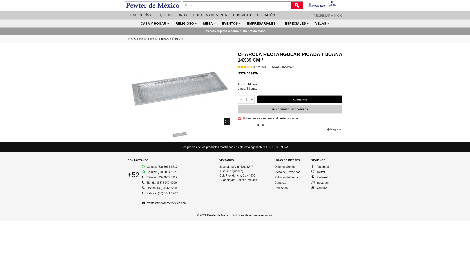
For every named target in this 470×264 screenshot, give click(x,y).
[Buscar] (297, 5)
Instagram (322, 182)
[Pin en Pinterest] (263, 125)
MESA (208, 23)
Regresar (336, 129)
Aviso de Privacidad (287, 172)
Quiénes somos (173, 15)
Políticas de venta (210, 15)
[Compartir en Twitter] (258, 125)
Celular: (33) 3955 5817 (162, 166)
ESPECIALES (296, 23)
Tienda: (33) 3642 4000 (161, 182)
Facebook (323, 166)
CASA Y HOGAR (154, 23)
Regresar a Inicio (328, 15)
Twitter (320, 172)
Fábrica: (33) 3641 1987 (162, 193)
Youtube (321, 188)
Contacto (242, 15)
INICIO (133, 38)
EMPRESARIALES (261, 23)
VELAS (321, 23)
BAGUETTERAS (172, 38)
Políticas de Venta (286, 177)
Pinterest (322, 177)
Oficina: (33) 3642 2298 (161, 188)
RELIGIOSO (185, 23)
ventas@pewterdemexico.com (167, 203)
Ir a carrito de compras (290, 109)
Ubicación (266, 15)
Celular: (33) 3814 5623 (162, 172)
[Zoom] (227, 121)
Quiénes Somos (284, 166)
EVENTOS (230, 23)
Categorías (141, 15)
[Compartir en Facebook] (254, 125)
